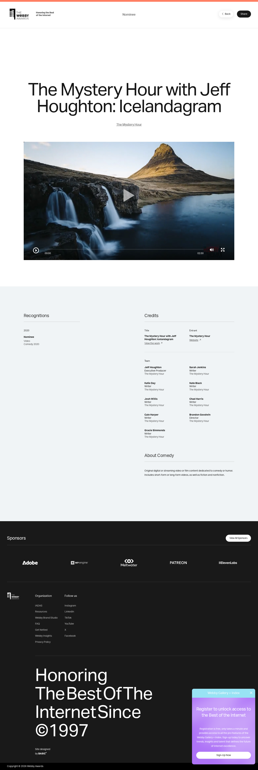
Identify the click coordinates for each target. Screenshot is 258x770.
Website (193, 340)
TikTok (68, 618)
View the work (152, 343)
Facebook (70, 636)
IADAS (38, 606)
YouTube (69, 624)
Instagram (70, 606)
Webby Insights (43, 636)
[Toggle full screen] (223, 250)
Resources (41, 611)
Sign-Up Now (223, 755)
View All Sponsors (238, 538)
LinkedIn (69, 611)
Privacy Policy (43, 642)
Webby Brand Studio (46, 618)
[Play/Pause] (35, 250)
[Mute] (212, 250)
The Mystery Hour (129, 124)
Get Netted (41, 630)
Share (244, 14)
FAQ (37, 624)
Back (227, 14)
